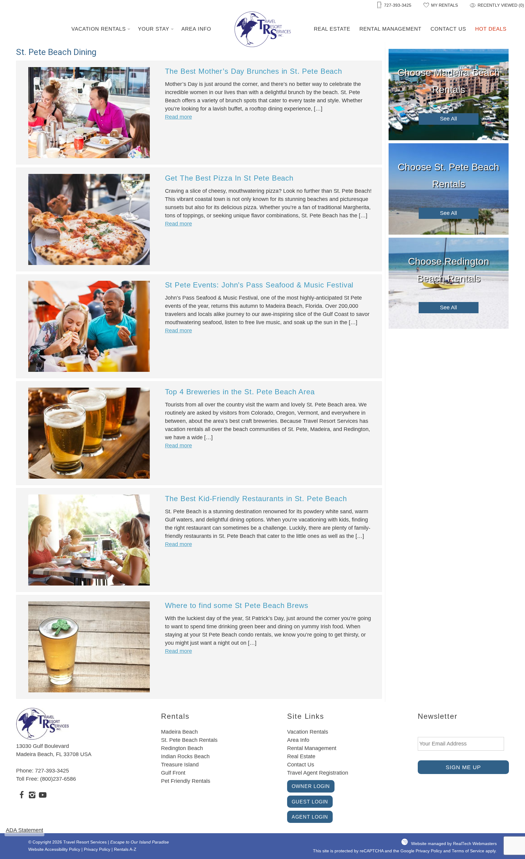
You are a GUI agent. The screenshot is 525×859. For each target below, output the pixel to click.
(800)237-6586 (58, 779)
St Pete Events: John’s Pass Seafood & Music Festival (259, 285)
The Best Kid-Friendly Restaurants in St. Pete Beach (256, 498)
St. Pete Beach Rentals (189, 740)
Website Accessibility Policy (54, 849)
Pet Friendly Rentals (185, 781)
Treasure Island (180, 765)
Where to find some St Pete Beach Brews (236, 605)
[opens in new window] (21, 796)
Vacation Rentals (98, 29)
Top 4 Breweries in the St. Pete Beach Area (240, 392)
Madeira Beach (179, 732)
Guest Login (310, 801)
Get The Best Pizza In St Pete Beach (229, 178)
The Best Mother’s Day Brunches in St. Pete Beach (253, 71)
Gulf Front (173, 773)
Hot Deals (490, 29)
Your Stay (153, 29)
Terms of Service (468, 851)
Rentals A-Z (125, 849)
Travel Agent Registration (317, 773)
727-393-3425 (52, 771)
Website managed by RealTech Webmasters (454, 843)
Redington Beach (182, 748)
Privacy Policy (97, 849)
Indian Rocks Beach (185, 756)
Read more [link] (178, 117)
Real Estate (332, 29)
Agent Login (310, 817)
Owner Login (311, 786)
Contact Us (448, 29)
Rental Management (390, 29)
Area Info (196, 29)
